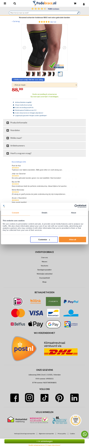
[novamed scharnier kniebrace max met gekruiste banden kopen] (33, 74)
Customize (42, 240)
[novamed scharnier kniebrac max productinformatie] (55, 74)
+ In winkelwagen (45, 441)
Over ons (44, 257)
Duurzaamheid (44, 278)
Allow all (72, 240)
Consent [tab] (15, 213)
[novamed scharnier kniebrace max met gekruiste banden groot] (44, 47)
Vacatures (44, 266)
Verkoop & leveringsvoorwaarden (24, 433)
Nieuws (44, 262)
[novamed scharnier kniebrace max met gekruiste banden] (39, 74)
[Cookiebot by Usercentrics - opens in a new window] (76, 206)
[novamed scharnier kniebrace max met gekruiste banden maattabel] (60, 74)
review (75, 161)
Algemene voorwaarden (46, 433)
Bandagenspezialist (45, 270)
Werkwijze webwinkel (44, 274)
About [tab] (73, 213)
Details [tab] (44, 213)
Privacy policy (62, 433)
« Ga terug (16, 21)
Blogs (45, 282)
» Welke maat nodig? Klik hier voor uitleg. (28, 80)
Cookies (72, 433)
